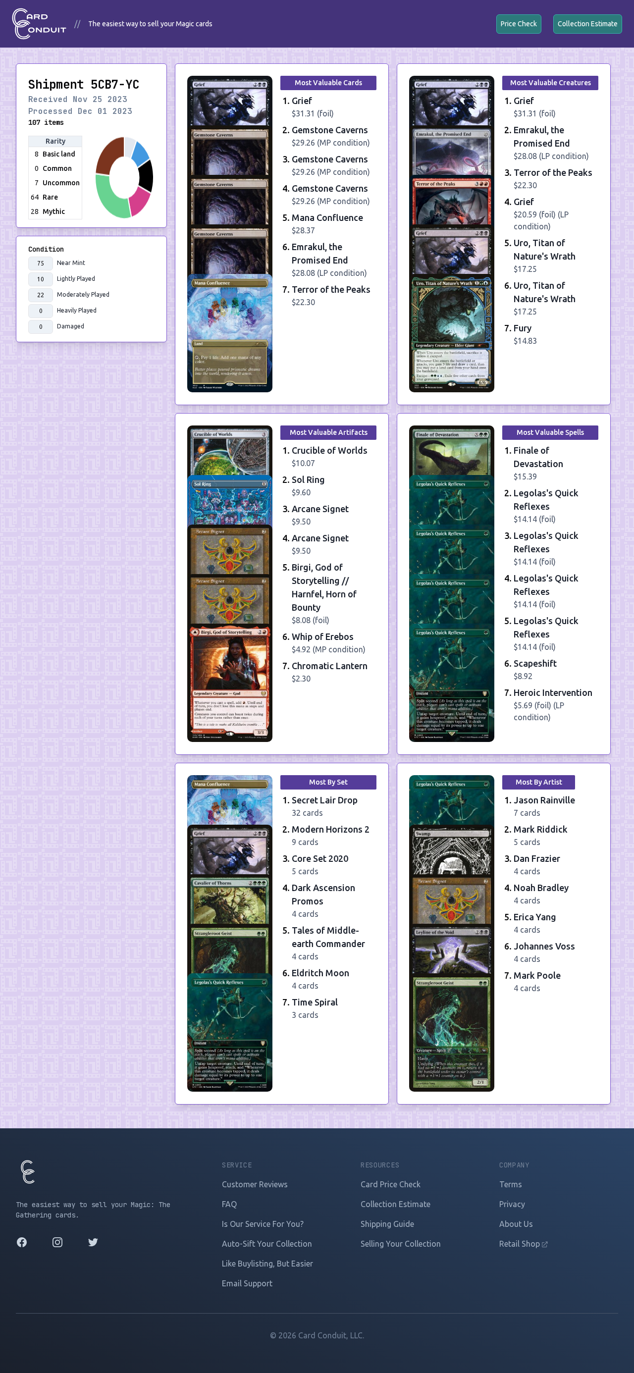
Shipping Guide (387, 1223)
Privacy (512, 1204)
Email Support (247, 1283)
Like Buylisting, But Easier (267, 1263)
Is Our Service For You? (263, 1223)
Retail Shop (520, 1243)
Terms (510, 1184)
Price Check (519, 24)
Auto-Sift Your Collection (267, 1243)
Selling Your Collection (401, 1243)
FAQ (229, 1204)
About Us (516, 1223)
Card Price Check (391, 1184)
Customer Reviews (255, 1184)
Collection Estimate (588, 24)
